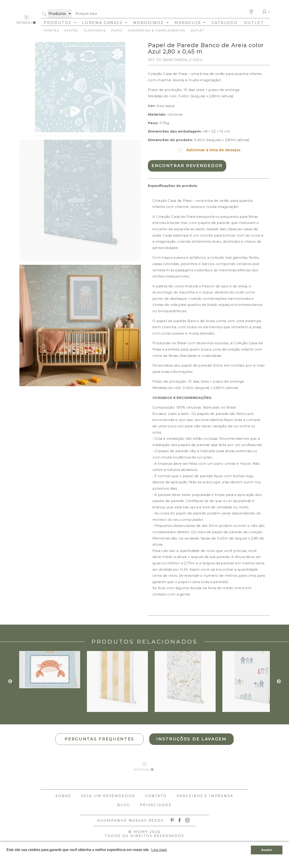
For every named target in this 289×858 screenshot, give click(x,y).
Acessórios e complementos (156, 30)
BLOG (123, 805)
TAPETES (51, 30)
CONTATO (156, 796)
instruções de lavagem (191, 739)
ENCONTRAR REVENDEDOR (187, 165)
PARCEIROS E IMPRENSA (205, 796)
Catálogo (225, 23)
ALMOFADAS (95, 30)
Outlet (254, 23)
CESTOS (71, 30)
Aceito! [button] (266, 850)
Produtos (58, 23)
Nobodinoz (149, 23)
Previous (10, 681)
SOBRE (63, 796)
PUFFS (116, 30)
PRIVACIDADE (156, 805)
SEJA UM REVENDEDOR (108, 796)
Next (279, 681)
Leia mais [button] (159, 850)
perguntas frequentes (99, 739)
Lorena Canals (103, 23)
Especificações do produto (172, 186)
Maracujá (189, 23)
